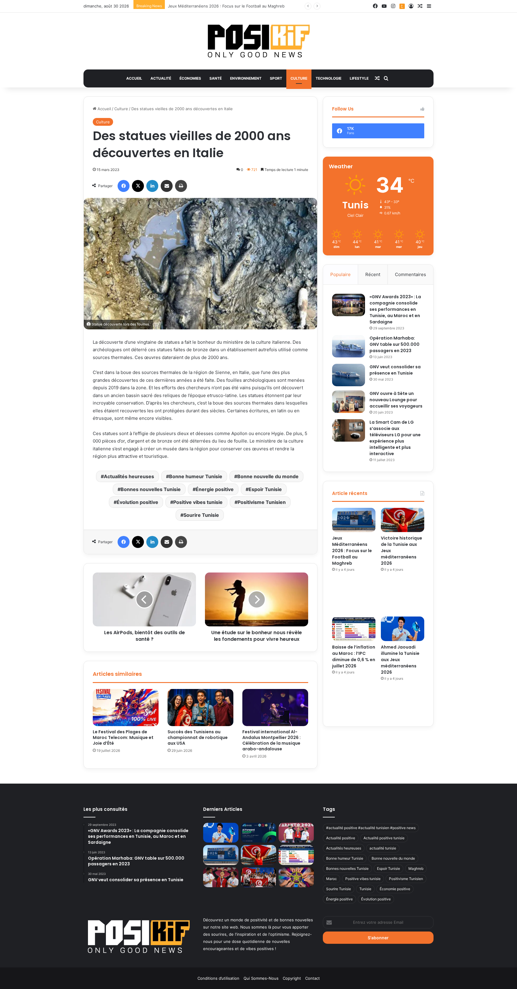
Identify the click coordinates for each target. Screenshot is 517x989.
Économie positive (395, 889)
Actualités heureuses (129, 476)
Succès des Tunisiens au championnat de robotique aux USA (198, 737)
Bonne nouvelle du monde (268, 476)
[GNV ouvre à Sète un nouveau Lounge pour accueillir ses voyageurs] (348, 401)
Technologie (328, 78)
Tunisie (365, 889)
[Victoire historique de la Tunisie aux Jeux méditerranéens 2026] (402, 520)
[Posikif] (259, 41)
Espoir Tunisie (265, 489)
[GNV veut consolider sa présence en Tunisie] (348, 375)
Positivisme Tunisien (262, 502)
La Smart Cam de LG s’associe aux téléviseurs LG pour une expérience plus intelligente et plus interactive (395, 438)
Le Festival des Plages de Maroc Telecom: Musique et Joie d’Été (123, 737)
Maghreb (415, 868)
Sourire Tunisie (201, 515)
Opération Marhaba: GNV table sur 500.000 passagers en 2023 (394, 344)
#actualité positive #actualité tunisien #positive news (371, 828)
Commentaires (410, 274)
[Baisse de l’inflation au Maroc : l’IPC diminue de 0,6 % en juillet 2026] (353, 629)
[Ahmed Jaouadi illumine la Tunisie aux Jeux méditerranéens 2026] (402, 629)
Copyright (292, 978)
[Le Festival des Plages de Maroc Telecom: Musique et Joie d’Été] (126, 707)
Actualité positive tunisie (384, 838)
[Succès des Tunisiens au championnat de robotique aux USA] (200, 707)
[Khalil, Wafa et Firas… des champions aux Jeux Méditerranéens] (220, 877)
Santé (215, 78)
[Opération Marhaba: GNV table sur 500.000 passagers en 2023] (348, 346)
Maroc (331, 878)
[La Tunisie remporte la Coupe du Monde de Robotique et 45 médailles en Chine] (258, 877)
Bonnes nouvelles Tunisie (151, 489)
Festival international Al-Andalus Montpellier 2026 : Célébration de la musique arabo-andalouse (271, 740)
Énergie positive (215, 489)
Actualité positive (340, 838)
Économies (190, 78)
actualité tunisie (382, 848)
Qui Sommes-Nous (261, 978)
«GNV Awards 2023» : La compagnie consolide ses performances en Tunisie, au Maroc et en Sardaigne (395, 309)
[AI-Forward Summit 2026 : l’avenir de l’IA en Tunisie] (258, 833)
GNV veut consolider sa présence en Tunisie (395, 370)
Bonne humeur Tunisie (195, 476)
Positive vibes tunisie (198, 502)
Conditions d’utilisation (218, 978)
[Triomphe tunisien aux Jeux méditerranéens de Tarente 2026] (296, 833)
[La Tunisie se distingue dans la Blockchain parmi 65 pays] (296, 877)
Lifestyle (359, 78)
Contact (312, 978)
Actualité (160, 78)
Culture (299, 78)
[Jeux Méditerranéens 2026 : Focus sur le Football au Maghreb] (353, 520)
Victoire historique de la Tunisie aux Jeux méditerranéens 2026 (227, 6)
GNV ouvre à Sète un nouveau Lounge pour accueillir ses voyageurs (395, 399)
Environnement (245, 78)
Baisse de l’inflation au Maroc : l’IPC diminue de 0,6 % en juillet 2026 (353, 656)
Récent (372, 274)
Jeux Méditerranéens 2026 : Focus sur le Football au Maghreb (352, 550)
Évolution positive (137, 502)
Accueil (134, 78)
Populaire (340, 274)
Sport (276, 78)
